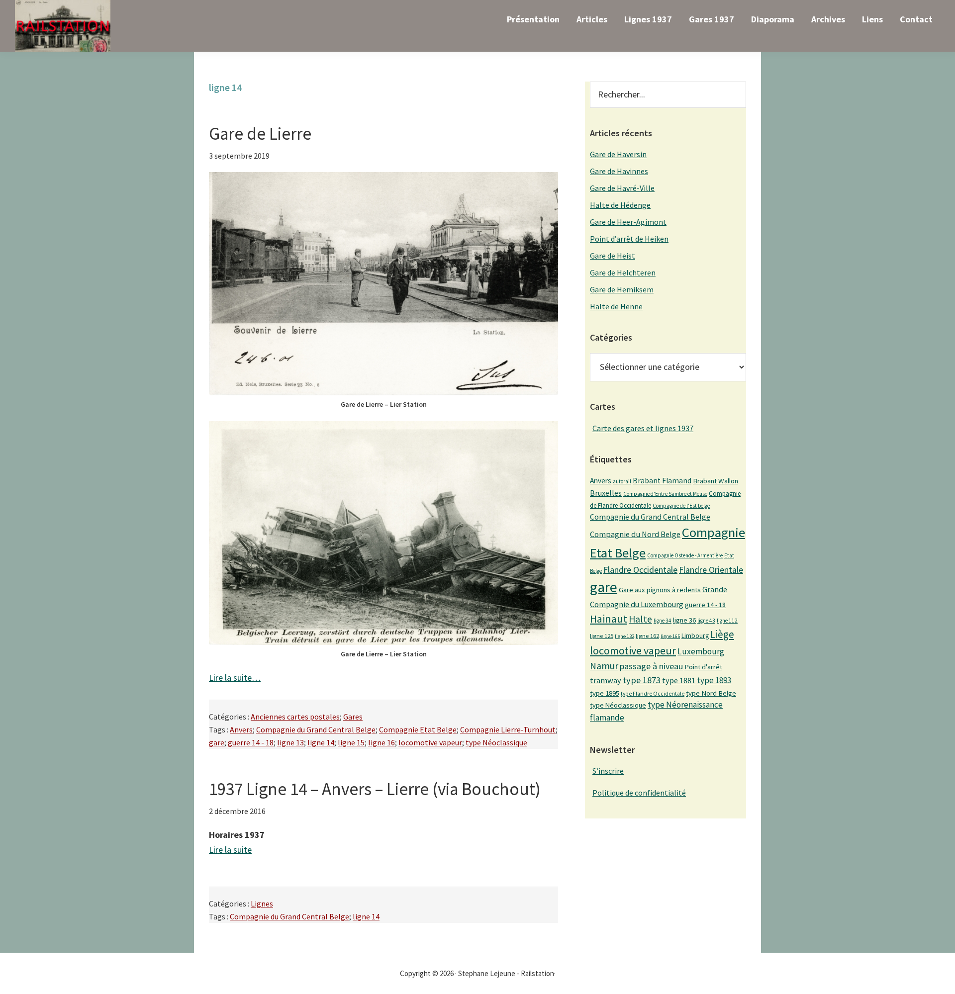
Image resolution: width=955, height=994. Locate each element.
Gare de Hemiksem (622, 289)
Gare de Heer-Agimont (628, 222)
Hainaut (608, 619)
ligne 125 (601, 635)
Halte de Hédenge (620, 205)
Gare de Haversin (618, 154)
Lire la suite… (235, 677)
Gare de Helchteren (623, 272)
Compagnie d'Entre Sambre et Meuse (665, 493)
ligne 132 (624, 636)
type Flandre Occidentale (652, 693)
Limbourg (695, 635)
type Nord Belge (711, 693)
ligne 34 (662, 620)
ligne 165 (670, 636)
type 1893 (714, 680)
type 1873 (642, 680)
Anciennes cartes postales (295, 717)
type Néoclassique (496, 742)
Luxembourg (700, 651)
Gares (353, 717)
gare (216, 742)
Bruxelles (606, 493)
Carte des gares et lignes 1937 (642, 428)
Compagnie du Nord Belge (635, 534)
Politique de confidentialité (639, 793)
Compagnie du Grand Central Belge (316, 729)
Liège (722, 634)
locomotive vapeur (430, 742)
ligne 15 (351, 742)
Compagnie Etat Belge (418, 729)
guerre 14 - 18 (251, 742)
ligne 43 (706, 620)
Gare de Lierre (260, 134)
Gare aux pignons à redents (660, 589)
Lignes (262, 903)
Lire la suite (230, 849)
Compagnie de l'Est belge (681, 505)
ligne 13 (290, 742)
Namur (604, 666)
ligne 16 (381, 742)
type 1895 (604, 693)
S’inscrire (608, 771)
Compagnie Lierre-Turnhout (508, 729)
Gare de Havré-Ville (622, 188)
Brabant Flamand (662, 480)
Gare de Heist (612, 256)
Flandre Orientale (711, 569)
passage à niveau (651, 666)
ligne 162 (647, 635)
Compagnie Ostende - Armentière (685, 555)
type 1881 (678, 680)
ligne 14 (320, 742)
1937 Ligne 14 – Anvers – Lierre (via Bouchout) (375, 789)
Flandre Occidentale (640, 569)
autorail (622, 481)
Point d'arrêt (703, 666)
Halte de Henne (616, 306)
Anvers (241, 729)
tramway (605, 680)
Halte (640, 619)
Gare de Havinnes (619, 171)
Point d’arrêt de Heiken (629, 239)
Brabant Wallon (715, 480)
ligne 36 (684, 620)
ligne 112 (727, 620)
